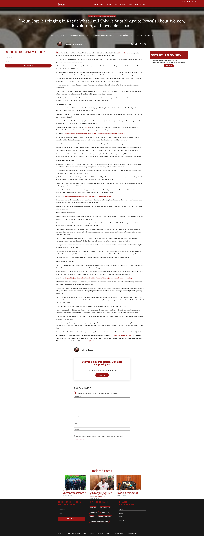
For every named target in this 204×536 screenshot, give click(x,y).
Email (76, 423)
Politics (67, 490)
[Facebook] (187, 1)
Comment (77, 396)
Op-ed (95, 16)
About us (91, 533)
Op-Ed (116, 4)
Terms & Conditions (119, 533)
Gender (92, 516)
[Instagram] (192, 1)
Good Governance (105, 507)
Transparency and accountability (99, 521)
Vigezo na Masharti (132, 533)
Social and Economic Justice (107, 16)
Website (76, 429)
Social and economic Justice (104, 516)
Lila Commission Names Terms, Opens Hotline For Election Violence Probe (128, 493)
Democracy (93, 507)
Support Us (100, 533)
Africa (130, 4)
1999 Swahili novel (124, 53)
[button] (195, 1)
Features (108, 4)
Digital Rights (105, 512)
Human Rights (93, 512)
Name (76, 417)
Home (96, 4)
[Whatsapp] (182, 1)
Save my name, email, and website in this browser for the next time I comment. (99, 436)
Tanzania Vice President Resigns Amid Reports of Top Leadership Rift (74, 493)
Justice (91, 490)
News (101, 4)
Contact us (108, 533)
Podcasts (123, 4)
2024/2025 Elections (141, 4)
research (86, 127)
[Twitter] (185, 1)
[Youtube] (189, 1)
